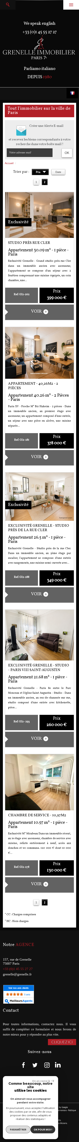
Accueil (9, 163)
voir (36, 312)
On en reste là (41, 1081)
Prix (38, 172)
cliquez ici (62, 1042)
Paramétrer (18, 1129)
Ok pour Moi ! (43, 1129)
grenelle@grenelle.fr (17, 974)
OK (67, 153)
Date (58, 172)
